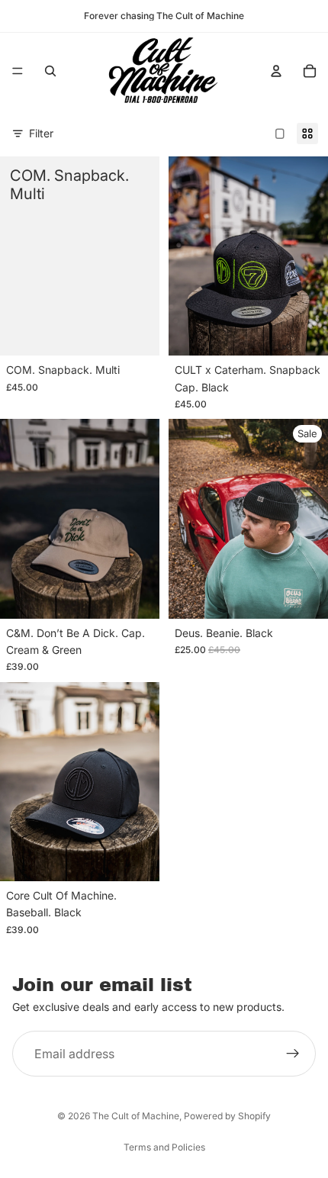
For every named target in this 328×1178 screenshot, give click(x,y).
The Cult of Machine (135, 1116)
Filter (41, 133)
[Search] (50, 71)
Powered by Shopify (227, 1116)
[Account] (276, 71)
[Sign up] (293, 1054)
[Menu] (17, 71)
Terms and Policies (164, 1147)
